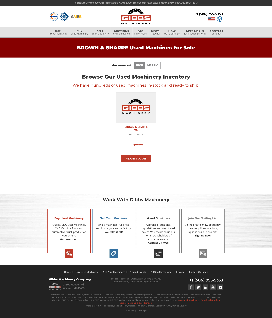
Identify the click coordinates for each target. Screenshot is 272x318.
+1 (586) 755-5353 (208, 14)
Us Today (216, 32)
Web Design (131, 310)
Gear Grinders (145, 303)
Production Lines (58, 32)
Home (67, 272)
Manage (142, 310)
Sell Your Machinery (114, 272)
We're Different (172, 32)
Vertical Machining (129, 303)
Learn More (140, 32)
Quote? (138, 144)
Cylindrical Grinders (210, 300)
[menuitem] (58, 32)
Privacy (180, 272)
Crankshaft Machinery (188, 300)
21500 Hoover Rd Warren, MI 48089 (74, 286)
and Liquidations (121, 32)
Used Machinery (79, 32)
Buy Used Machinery (87, 272)
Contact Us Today (198, 272)
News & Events (138, 272)
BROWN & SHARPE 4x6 (136, 128)
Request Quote (136, 158)
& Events (155, 32)
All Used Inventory (161, 272)
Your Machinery (100, 32)
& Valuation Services (195, 32)
